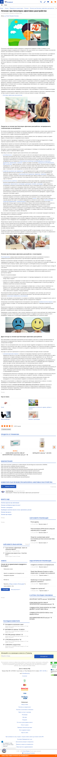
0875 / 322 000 (43, 670)
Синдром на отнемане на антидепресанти (42, 564)
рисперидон (40, 184)
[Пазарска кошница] (55, 2)
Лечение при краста (6, 512)
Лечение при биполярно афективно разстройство (42, 8)
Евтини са (6, 579)
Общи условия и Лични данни (16, 584)
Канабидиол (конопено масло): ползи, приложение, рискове (16, 509)
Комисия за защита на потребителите (24, 744)
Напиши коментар (10, 486)
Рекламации (24, 714)
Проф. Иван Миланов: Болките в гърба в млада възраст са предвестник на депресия (43, 572)
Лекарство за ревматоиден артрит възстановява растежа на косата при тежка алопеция (43, 538)
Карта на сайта (24, 732)
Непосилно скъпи (8, 569)
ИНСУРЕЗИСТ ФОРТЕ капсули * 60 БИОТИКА (42, 599)
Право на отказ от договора (24, 712)
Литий (2, 407)
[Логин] (51, 2)
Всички (27, 544)
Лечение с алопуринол (7, 507)
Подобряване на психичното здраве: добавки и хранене (40, 408)
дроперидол (28, 184)
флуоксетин (6, 162)
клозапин (34, 184)
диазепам (31, 174)
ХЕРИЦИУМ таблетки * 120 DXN (42, 453)
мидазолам (37, 174)
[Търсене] (41, 2)
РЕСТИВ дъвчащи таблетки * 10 (14, 634)
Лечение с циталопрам (34, 419)
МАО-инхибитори (5, 419)
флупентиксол (14, 184)
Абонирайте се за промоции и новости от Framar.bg (16, 653)
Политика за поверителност (24, 707)
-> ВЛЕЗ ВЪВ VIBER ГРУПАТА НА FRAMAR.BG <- (15, 755)
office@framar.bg (26, 673)
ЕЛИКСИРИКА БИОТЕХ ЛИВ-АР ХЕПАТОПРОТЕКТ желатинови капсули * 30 (15, 453)
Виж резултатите (15, 589)
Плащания (24, 719)
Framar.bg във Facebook (29, 753)
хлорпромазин (6, 184)
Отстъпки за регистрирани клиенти (25, 722)
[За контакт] (44, 2)
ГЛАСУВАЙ (5, 589)
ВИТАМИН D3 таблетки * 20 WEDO (14, 629)
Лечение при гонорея (6, 514)
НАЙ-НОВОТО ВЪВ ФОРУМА (12, 544)
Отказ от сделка (24, 724)
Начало (7, 8)
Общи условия (24, 704)
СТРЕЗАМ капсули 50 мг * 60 (13, 639)
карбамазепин (12, 201)
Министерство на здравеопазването (25, 746)
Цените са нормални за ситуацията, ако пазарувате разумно (14, 574)
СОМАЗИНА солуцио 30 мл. (13, 644)
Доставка (25, 717)
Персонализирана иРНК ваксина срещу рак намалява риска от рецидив (43, 529)
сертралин (19, 162)
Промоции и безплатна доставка (24, 727)
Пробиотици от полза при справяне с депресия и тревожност (41, 580)
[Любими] (48, 2)
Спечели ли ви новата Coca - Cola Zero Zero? (16, 554)
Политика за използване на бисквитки (24, 709)
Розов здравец (35, 522)
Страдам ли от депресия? (38, 588)
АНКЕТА (3, 561)
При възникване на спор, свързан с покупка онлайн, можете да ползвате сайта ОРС (25, 736)
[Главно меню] (2, 2)
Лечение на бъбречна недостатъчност (10, 505)
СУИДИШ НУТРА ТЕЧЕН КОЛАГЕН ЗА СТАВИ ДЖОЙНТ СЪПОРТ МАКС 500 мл (43, 608)
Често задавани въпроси (24, 730)
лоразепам (43, 174)
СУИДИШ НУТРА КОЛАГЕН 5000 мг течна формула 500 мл (41, 613)
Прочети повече (43, 524)
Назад (1, 8)
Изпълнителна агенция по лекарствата (24, 741)
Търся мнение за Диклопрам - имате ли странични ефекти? (16, 548)
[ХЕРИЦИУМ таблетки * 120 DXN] (42, 443)
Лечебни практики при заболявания (10, 502)
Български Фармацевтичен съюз (24, 739)
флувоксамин (13, 162)
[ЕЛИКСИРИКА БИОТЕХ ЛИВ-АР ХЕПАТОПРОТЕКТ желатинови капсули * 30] (15, 443)
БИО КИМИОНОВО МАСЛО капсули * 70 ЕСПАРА (41, 618)
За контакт (24, 676)
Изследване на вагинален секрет (14, 624)
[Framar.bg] (9, 2)
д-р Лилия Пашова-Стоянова (11, 16)
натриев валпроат (21, 201)
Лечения (26, 8)
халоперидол (21, 184)
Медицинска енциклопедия (16, 8)
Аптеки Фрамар (26, 751)
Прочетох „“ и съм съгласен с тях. (15, 585)
